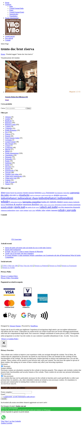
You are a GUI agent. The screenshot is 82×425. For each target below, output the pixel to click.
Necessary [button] (4, 364)
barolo (12, 193)
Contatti (7, 40)
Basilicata (8, 121)
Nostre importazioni (11, 18)
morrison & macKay (14, 204)
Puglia (7, 161)
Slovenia (8, 167)
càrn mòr (12, 195)
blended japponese (28, 193)
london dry (45, 202)
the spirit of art (30, 207)
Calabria (8, 126)
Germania (8, 140)
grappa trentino (63, 195)
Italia (11, 6)
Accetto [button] (66, 336)
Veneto (7, 184)
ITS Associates (16, 239)
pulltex (41, 204)
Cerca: (3, 108)
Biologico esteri (10, 124)
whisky (17, 210)
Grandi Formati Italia (16, 8)
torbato (37, 207)
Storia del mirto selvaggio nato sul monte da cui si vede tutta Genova (28, 248)
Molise (7, 151)
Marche (7, 149)
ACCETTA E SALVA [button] (8, 384)
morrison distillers (31, 204)
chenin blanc (66, 193)
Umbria (7, 180)
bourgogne (50, 193)
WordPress (34, 326)
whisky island (32, 210)
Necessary (6, 366)
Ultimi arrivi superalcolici (13, 176)
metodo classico (56, 202)
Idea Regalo (9, 144)
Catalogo (8, 4)
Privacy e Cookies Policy (9, 276)
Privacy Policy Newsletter (9, 278)
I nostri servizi (10, 36)
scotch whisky (7, 207)
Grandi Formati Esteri (16, 12)
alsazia (8, 193)
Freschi (7, 136)
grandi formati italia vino (47, 195)
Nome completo (6, 392)
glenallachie (24, 195)
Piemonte (8, 157)
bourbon (43, 192)
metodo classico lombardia (71, 202)
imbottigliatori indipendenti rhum (19, 198)
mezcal (3, 204)
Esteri (11, 10)
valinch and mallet (49, 207)
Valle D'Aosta (10, 182)
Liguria (7, 145)
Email (3, 394)
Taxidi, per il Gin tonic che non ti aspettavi (19, 253)
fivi (17, 195)
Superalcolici (13, 14)
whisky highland (24, 210)
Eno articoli (9, 38)
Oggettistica (13, 16)
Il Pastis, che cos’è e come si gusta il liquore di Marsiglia (24, 251)
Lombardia (8, 147)
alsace (3, 192)
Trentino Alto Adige (12, 174)
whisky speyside (67, 209)
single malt (19, 207)
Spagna (7, 168)
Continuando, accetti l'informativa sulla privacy (19, 397)
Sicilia (7, 165)
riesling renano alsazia (49, 204)
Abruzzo (8, 117)
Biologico (8, 122)
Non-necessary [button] (6, 374)
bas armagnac (19, 193)
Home (7, 3)
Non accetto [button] (74, 336)
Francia (7, 134)
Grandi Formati (10, 142)
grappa (56, 195)
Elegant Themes (15, 326)
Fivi (6, 132)
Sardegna (8, 163)
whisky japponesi (52, 210)
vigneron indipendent (8, 210)
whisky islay (40, 210)
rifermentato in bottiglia (61, 204)
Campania (8, 128)
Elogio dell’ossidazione (13, 250)
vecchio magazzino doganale (69, 207)
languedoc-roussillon (32, 202)
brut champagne (59, 193)
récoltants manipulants (74, 204)
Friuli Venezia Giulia (12, 138)
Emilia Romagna (10, 130)
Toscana (8, 172)
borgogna (38, 193)
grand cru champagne (35, 195)
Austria (7, 119)
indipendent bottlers (16, 202)
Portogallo (8, 159)
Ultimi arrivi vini (10, 178)
